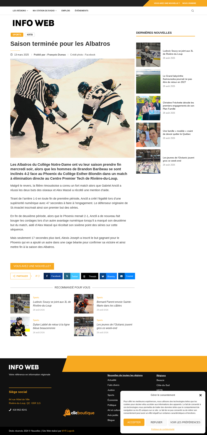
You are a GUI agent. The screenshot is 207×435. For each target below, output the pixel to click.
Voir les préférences (185, 422)
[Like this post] (39, 276)
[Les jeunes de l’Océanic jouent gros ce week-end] (83, 326)
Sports (17, 34)
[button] (200, 395)
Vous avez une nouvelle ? (167, 3)
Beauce (160, 380)
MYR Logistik (68, 431)
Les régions (19, 11)
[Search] (192, 10)
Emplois (65, 11)
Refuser (156, 422)
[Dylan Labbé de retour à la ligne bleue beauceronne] (20, 326)
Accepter (134, 422)
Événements (81, 11)
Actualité (112, 380)
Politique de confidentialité (162, 429)
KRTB (30, 34)
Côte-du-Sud (163, 385)
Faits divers (113, 385)
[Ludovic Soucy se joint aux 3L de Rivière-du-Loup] (20, 303)
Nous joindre (189, 3)
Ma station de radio (43, 11)
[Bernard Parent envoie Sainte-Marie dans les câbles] (83, 303)
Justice (111, 390)
